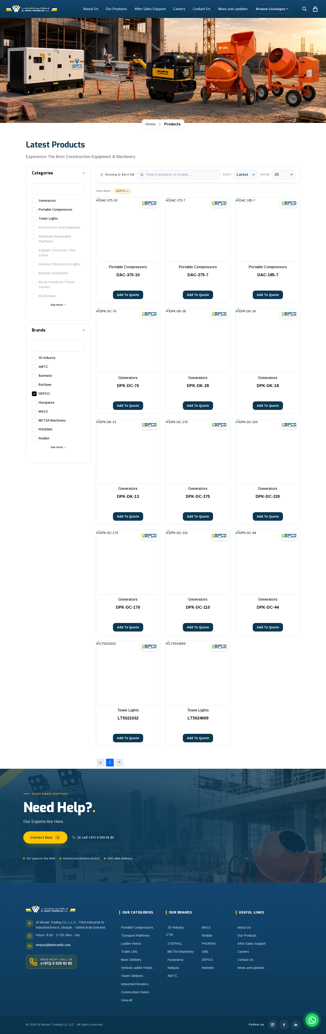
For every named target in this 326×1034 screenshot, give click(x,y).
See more (57, 304)
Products (172, 124)
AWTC (172, 976)
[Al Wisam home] (50, 909)
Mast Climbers (131, 959)
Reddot (207, 935)
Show (264, 174)
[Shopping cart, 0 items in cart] (315, 8)
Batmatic (208, 968)
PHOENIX (209, 943)
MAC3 (206, 927)
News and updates (233, 9)
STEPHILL (175, 943)
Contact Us (201, 9)
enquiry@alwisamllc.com (53, 945)
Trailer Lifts (129, 951)
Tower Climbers (132, 976)
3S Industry (176, 927)
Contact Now (41, 837)
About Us (90, 9)
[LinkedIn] (295, 1024)
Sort (227, 174)
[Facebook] (284, 1024)
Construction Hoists (135, 992)
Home (150, 124)
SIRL (205, 951)
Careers (179, 9)
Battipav (173, 968)
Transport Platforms (135, 935)
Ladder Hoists (131, 943)
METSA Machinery (181, 951)
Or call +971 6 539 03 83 (95, 837)
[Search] (304, 8)
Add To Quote (128, 295)
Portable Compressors (137, 927)
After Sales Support (150, 9)
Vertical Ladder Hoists (137, 968)
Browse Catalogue (271, 9)
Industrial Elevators (135, 984)
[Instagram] (272, 1024)
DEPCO (207, 959)
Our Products (116, 9)
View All (126, 1000)
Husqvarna (175, 959)
